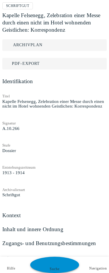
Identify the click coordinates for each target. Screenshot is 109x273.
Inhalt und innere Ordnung (32, 229)
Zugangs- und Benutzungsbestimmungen (49, 243)
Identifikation (17, 81)
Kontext (11, 215)
